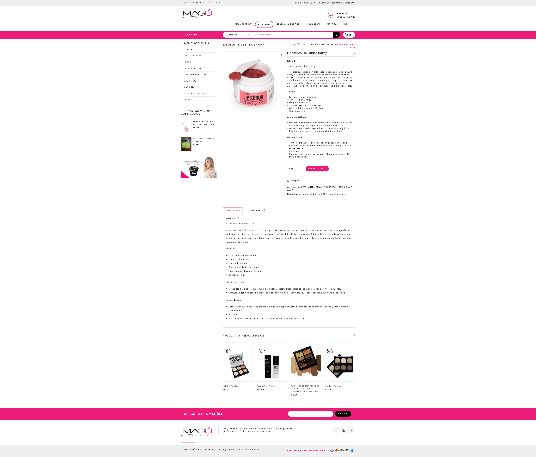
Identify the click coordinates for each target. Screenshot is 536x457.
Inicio (298, 3)
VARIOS (187, 99)
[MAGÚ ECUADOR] (197, 13)
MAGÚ (192, 449)
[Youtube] (344, 430)
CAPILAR (188, 49)
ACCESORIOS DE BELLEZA (196, 43)
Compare (295, 180)
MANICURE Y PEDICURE (195, 74)
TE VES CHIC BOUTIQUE (289, 24)
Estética (332, 24)
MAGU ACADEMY (243, 24)
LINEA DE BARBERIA (193, 68)
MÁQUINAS (189, 87)
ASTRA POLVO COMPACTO (350, 55)
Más (345, 24)
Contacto (309, 3)
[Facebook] (336, 430)
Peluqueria (264, 24)
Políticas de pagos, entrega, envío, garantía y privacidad (228, 449)
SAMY (349, 187)
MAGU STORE (313, 24)
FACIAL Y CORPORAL (194, 55)
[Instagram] (351, 430)
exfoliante (304, 194)
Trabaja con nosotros (330, 3)
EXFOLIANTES (327, 44)
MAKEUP (323, 194)
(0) (350, 35)
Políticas (349, 3)
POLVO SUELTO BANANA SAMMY (353, 55)
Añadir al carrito (317, 169)
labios (314, 194)
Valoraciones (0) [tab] (257, 210)
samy (343, 194)
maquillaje (333, 194)
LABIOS (187, 62)
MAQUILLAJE (190, 80)
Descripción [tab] (232, 210)
